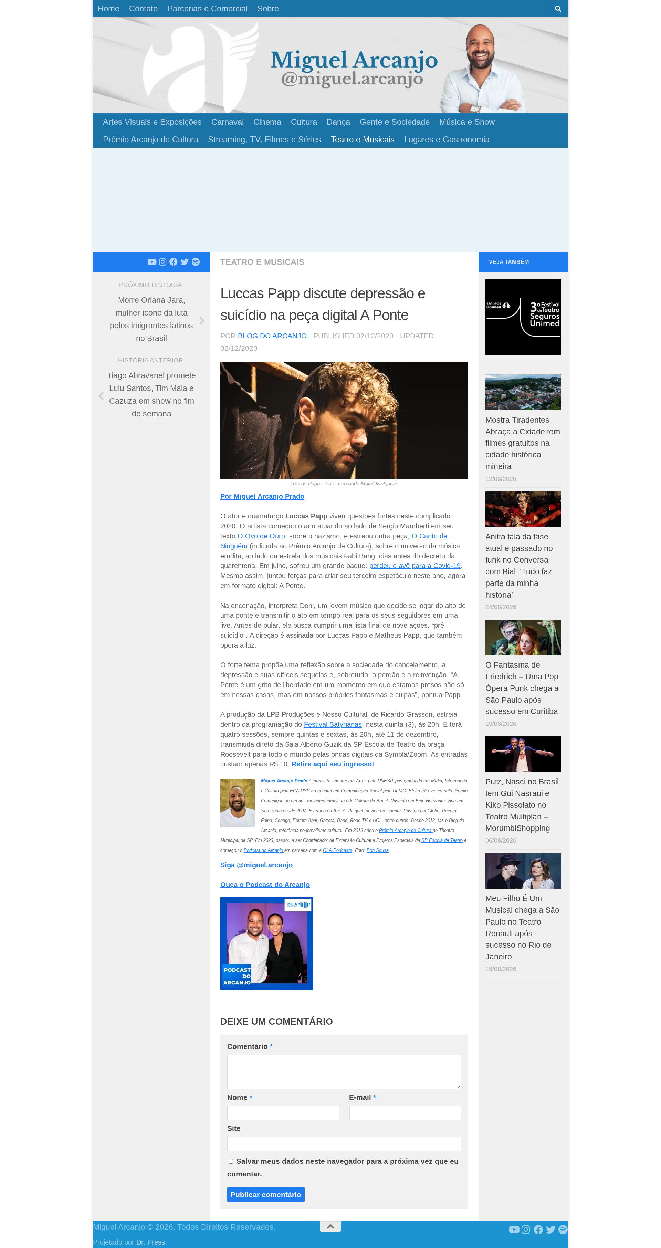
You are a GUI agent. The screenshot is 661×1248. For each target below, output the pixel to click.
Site (234, 1128)
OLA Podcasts (337, 850)
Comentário (250, 1046)
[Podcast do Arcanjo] (195, 262)
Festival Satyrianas (333, 724)
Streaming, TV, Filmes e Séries (264, 139)
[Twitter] (184, 262)
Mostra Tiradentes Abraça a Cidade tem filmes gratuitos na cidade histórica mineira (522, 443)
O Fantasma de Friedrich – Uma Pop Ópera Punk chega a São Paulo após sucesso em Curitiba (522, 688)
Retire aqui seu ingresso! (333, 764)
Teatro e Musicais (363, 139)
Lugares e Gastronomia (447, 139)
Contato (143, 8)
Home (108, 8)
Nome (239, 1097)
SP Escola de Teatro (442, 840)
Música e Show (467, 121)
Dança (338, 121)
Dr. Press (150, 1242)
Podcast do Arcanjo (264, 850)
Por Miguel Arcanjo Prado (262, 496)
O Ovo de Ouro (260, 536)
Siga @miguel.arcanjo (256, 865)
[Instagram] (162, 262)
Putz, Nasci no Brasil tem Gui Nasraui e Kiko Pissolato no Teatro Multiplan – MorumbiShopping (522, 805)
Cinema (267, 121)
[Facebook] (173, 262)
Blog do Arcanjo (272, 336)
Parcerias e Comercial (207, 8)
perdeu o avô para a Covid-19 (415, 565)
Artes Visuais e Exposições (152, 121)
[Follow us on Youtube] (151, 262)
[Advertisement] (330, 200)
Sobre (268, 8)
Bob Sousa (378, 850)
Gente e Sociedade (395, 121)
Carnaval (227, 121)
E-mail (362, 1097)
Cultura (304, 121)
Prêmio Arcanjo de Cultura (150, 139)
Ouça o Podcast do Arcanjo (265, 884)
